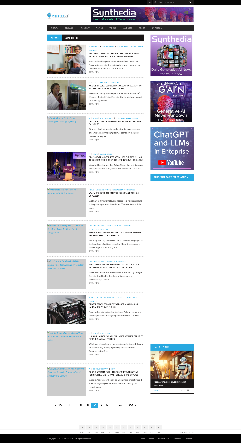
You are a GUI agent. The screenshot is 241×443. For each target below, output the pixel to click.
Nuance (115, 82)
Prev (59, 405)
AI (90, 82)
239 (87, 405)
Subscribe (177, 438)
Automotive (109, 297)
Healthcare (98, 82)
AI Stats (54, 28)
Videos (112, 28)
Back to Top (185, 432)
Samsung (118, 226)
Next (131, 405)
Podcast (85, 28)
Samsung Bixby (106, 154)
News (133, 47)
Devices (120, 297)
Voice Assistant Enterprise (127, 118)
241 (101, 405)
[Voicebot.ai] (69, 15)
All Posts (127, 28)
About (142, 28)
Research (69, 28)
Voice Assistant (106, 118)
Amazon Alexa (108, 47)
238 (80, 405)
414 (120, 405)
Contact (188, 438)
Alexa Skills (94, 47)
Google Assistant (97, 226)
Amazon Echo (123, 47)
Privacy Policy (163, 438)
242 (108, 405)
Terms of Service (146, 438)
